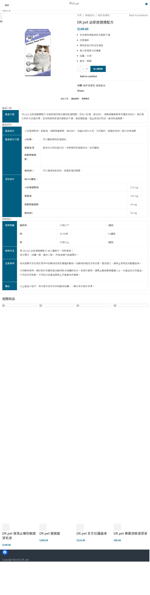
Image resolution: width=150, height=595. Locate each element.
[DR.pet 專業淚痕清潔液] (131, 413)
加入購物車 (98, 68)
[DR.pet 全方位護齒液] (93, 413)
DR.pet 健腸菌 (49, 533)
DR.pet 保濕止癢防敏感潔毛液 (19, 535)
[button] (6, 527)
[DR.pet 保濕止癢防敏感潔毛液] (19, 413)
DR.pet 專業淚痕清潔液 (130, 533)
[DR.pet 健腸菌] (56, 413)
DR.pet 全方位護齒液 (91, 533)
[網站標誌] (74, 5)
